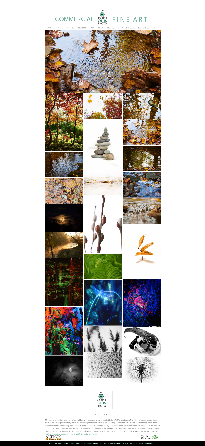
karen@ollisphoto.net (146, 443)
